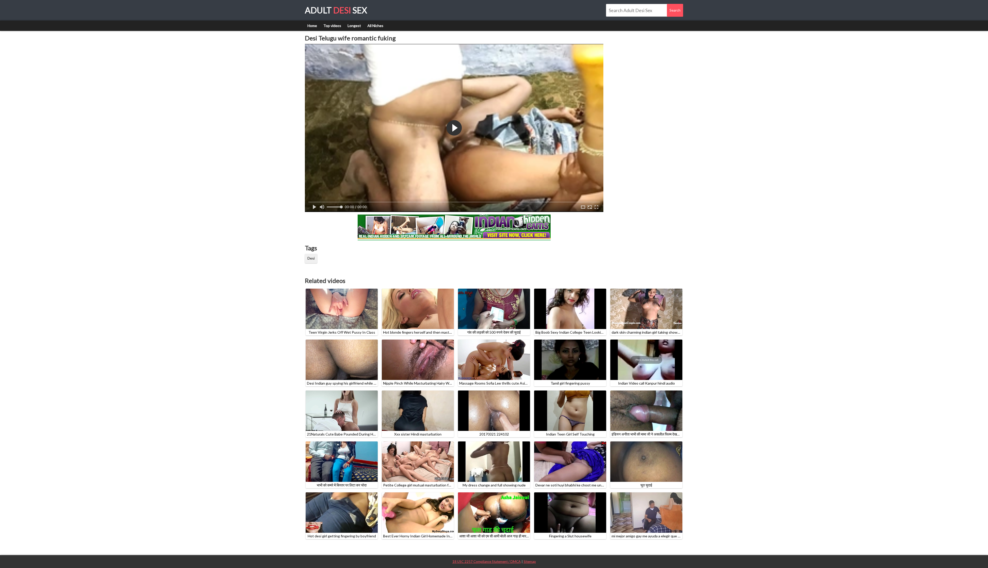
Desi (311, 258)
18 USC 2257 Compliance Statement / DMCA (486, 562)
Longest (354, 25)
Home (312, 25)
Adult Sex (336, 10)
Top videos (332, 25)
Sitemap (530, 562)
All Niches (375, 25)
